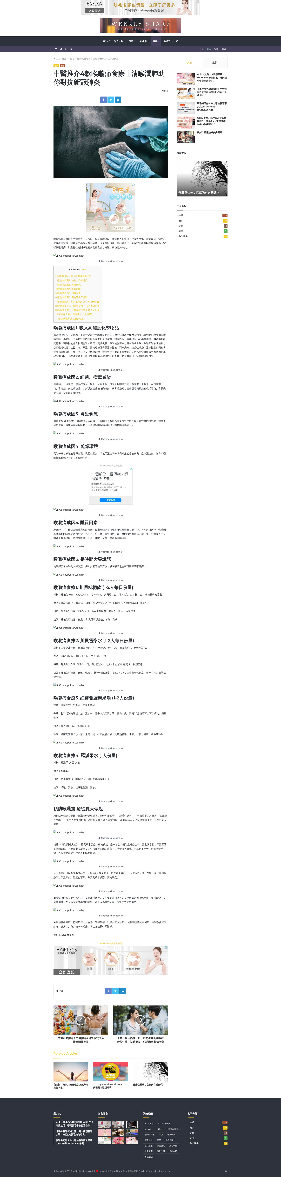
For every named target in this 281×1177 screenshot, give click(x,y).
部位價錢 (149, 1156)
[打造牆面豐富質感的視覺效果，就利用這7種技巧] (118, 1124)
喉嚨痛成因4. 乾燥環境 (68, 288)
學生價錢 (171, 1134)
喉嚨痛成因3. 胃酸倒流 (68, 284)
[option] (202, 178)
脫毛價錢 (173, 1145)
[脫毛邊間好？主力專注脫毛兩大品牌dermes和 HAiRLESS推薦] (186, 108)
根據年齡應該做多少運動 (209, 132)
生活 (144, 41)
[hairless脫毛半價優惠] (110, 207)
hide (83, 269)
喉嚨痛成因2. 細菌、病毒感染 (71, 280)
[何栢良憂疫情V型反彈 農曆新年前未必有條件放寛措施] (132, 1132)
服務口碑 (169, 1140)
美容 (168, 41)
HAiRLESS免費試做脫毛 (111, 943)
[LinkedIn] (118, 100)
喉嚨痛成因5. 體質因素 (68, 293)
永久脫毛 (149, 1145)
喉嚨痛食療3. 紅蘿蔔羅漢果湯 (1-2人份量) (77, 310)
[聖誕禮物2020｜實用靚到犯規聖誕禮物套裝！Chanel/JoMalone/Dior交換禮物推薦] (132, 1124)
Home (106, 41)
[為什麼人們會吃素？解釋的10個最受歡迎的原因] (118, 1132)
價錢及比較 (149, 1134)
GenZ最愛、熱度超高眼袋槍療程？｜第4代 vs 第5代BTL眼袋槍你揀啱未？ (212, 121)
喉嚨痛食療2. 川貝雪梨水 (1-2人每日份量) (77, 305)
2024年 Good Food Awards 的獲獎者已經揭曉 (109, 1086)
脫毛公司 (161, 1151)
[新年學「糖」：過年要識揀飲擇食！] (118, 1140)
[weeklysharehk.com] (140, 25)
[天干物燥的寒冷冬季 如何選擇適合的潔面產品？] (104, 1132)
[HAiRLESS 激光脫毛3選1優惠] (140, 7)
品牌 (161, 1134)
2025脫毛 (149, 1123)
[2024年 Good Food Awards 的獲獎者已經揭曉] (110, 1071)
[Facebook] (103, 100)
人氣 (189, 62)
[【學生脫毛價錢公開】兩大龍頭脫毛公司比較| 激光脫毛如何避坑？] (186, 93)
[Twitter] (110, 100)
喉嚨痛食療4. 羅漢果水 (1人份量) (73, 314)
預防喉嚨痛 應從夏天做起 (69, 318)
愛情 (131, 41)
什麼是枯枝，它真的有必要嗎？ (149, 1084)
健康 (155, 41)
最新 (214, 62)
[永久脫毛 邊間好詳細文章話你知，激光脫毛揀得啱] (104, 1140)
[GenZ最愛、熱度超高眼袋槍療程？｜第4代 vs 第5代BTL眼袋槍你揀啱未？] (186, 122)
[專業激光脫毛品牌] (110, 486)
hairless (159, 1129)
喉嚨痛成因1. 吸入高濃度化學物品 (73, 276)
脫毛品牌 (173, 1151)
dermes (148, 1129)
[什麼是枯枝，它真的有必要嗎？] (150, 1071)
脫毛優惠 (149, 1151)
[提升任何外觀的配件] (104, 1124)
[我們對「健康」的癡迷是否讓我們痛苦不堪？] (71, 1071)
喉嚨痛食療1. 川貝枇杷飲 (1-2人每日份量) (77, 301)
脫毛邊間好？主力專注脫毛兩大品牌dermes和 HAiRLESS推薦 (212, 106)
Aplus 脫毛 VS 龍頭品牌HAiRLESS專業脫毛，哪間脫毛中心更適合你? (212, 77)
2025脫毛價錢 (164, 1123)
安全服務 (149, 1140)
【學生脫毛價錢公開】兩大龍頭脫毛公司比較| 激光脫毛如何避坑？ (212, 92)
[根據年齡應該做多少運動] (186, 137)
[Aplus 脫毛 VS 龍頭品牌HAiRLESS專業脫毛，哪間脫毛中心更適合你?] (186, 79)
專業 (159, 1140)
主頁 (57, 58)
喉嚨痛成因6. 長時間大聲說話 (71, 297)
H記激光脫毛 (173, 1129)
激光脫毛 (118, 41)
